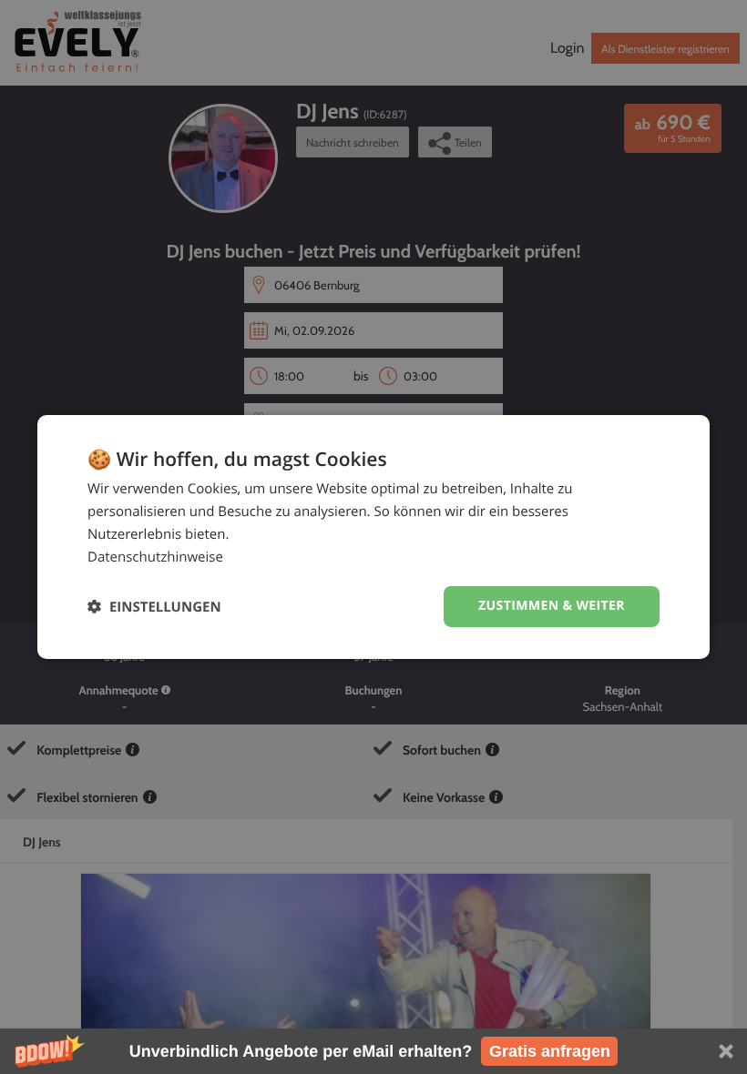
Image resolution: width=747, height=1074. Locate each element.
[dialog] (373, 537)
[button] (373, 1051)
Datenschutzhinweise (155, 557)
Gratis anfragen (549, 1051)
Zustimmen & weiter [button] (551, 605)
